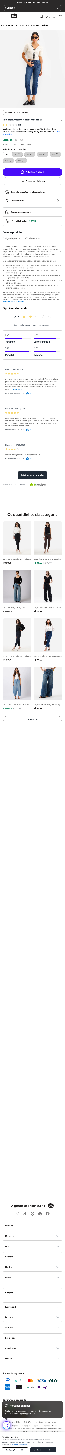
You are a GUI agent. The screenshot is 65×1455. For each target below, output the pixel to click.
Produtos (9, 1317)
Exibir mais (17, 389)
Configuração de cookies (15, 1450)
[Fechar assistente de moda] (59, 1405)
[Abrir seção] (38, 1226)
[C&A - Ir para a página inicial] (14, 16)
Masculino (9, 1236)
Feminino (9, 1225)
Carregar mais (32, 719)
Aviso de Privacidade (19, 1445)
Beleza (8, 1277)
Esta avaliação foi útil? (14, 393)
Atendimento (10, 1348)
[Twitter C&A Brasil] (40, 1214)
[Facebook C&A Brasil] (48, 1214)
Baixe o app (10, 1338)
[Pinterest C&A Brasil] (32, 1214)
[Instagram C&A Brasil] (17, 1214)
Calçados (9, 1256)
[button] (41, 16)
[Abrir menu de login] (48, 16)
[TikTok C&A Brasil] (25, 1214)
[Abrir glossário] (36, 1293)
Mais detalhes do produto (15, 301)
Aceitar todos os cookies (43, 1450)
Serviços (9, 1327)
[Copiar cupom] (58, 8)
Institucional (10, 1307)
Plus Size (9, 1267)
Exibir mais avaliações (32, 475)
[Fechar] (62, 1443)
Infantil (8, 1246)
